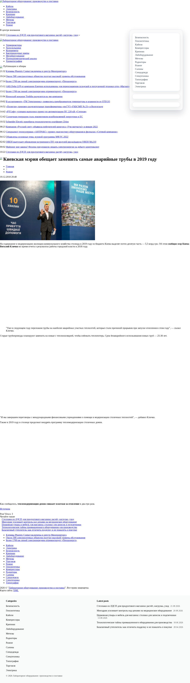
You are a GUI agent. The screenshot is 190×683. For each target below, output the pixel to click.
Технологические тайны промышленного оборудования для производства (39, 527)
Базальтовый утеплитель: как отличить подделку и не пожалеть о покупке (39, 530)
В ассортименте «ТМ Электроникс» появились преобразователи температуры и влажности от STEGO (58, 101)
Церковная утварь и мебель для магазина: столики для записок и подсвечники (41, 524)
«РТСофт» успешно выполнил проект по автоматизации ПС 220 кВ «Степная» (46, 111)
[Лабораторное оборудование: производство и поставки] (29, 1)
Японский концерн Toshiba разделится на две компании (34, 96)
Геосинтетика (13, 566)
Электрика (11, 9)
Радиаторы (11, 572)
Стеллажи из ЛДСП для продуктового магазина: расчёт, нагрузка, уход (42, 35)
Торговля (10, 22)
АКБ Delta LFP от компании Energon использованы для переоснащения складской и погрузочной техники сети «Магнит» (68, 86)
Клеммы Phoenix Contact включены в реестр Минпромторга (36, 71)
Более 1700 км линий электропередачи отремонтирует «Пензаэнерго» (41, 81)
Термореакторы (14, 45)
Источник (5, 509)
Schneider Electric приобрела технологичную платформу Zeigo (37, 121)
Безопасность (12, 11)
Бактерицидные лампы (17, 53)
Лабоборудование (15, 17)
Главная (10, 166)
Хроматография (14, 61)
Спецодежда (12, 577)
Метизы (10, 19)
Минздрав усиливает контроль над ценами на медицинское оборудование (39, 522)
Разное (9, 25)
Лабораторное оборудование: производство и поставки (37, 587)
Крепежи (10, 14)
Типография (12, 582)
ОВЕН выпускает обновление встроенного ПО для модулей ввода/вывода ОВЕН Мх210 (51, 142)
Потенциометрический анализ (21, 58)
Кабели (9, 6)
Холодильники (13, 48)
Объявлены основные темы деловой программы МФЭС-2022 (37, 137)
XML (16, 590)
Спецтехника (12, 580)
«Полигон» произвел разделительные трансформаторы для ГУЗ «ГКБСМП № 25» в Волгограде (54, 106)
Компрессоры (13, 569)
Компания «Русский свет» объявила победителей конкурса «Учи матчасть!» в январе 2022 (52, 126)
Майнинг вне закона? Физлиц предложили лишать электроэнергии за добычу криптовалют (52, 147)
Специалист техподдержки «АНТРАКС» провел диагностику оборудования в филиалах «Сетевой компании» (62, 131)
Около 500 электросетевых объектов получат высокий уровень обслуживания (45, 76)
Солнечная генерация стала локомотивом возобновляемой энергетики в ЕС (44, 116)
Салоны (10, 574)
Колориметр (12, 50)
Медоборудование (15, 56)
